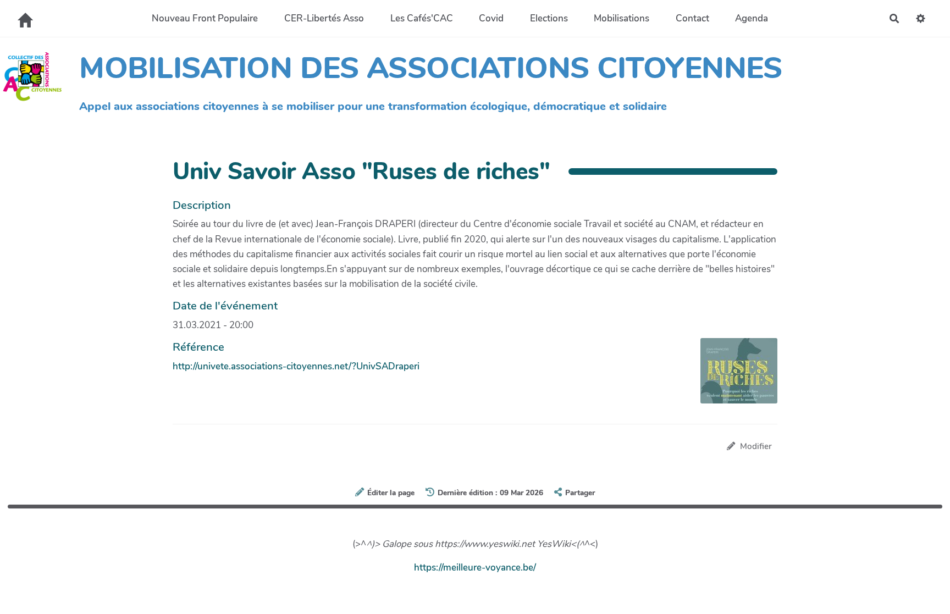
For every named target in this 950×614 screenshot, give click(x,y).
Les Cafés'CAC (421, 18)
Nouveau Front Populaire (205, 18)
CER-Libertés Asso (324, 18)
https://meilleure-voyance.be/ (475, 567)
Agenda (751, 18)
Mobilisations (621, 18)
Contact (692, 18)
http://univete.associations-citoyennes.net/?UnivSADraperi (296, 366)
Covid (491, 18)
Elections (549, 18)
